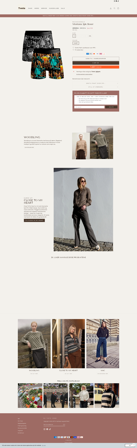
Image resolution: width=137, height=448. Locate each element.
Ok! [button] (130, 445)
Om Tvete (20, 421)
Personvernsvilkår (22, 428)
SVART (76, 43)
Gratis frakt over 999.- (95, 83)
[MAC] (102, 343)
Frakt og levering (22, 425)
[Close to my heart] (68, 343)
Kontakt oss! (21, 433)
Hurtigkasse (98, 67)
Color (74, 40)
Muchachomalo (78, 22)
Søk (19, 418)
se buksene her (103, 373)
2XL (90, 36)
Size (74, 33)
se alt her (34, 373)
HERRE (36, 8)
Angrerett (20, 430)
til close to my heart (34, 220)
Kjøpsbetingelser (22, 423)
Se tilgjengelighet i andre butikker (84, 74)
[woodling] (34, 343)
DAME (30, 8)
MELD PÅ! (111, 107)
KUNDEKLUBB (54, 8)
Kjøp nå (96, 63)
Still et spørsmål (95, 87)
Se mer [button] (44, 445)
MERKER (44, 8)
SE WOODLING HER (29, 147)
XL (85, 36)
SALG (63, 8)
